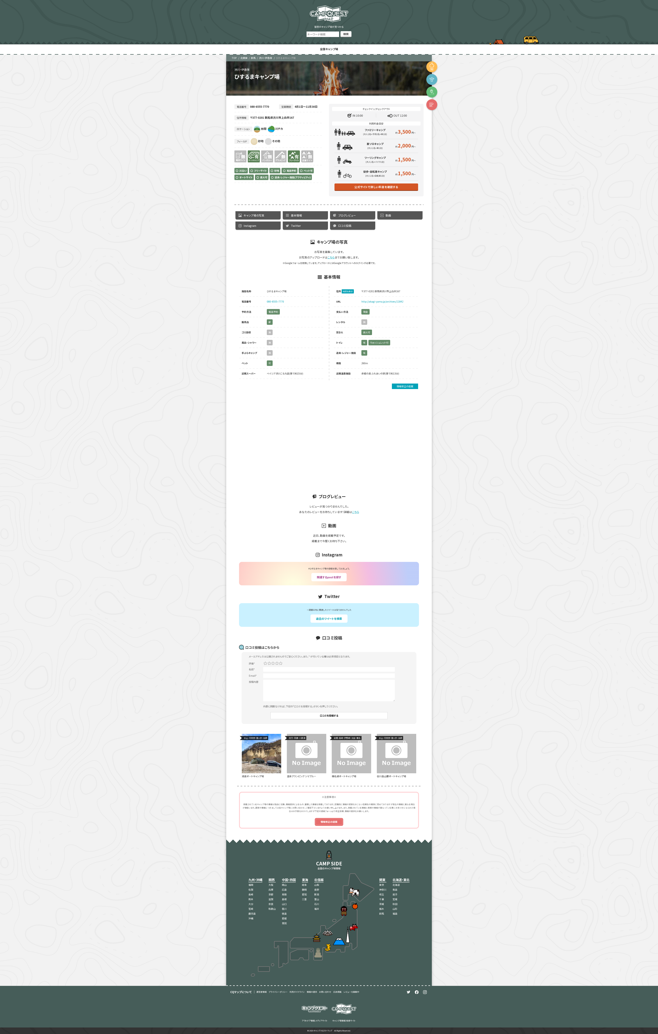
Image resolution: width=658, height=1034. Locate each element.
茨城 (381, 904)
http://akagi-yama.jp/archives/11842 (382, 301)
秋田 (395, 904)
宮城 (395, 899)
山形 (395, 908)
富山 (316, 899)
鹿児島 (252, 913)
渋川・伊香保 (265, 58)
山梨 (316, 885)
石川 (316, 904)
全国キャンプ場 (329, 49)
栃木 (381, 908)
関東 (382, 879)
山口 (284, 904)
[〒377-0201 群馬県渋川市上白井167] (431, 92)
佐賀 (250, 889)
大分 (250, 904)
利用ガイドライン (297, 991)
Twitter (296, 226)
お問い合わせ (325, 991)
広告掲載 (337, 991)
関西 (272, 879)
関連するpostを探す (329, 577)
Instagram (250, 226)
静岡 (304, 889)
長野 (316, 889)
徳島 (284, 913)
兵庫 (271, 889)
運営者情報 (261, 991)
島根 (284, 899)
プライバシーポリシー (278, 991)
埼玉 (381, 894)
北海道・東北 (401, 879)
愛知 (304, 894)
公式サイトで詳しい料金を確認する (376, 187)
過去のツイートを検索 (329, 619)
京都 (271, 894)
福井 (316, 908)
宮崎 (250, 908)
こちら (331, 257)
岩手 (395, 894)
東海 (305, 879)
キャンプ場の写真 (254, 215)
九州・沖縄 (255, 879)
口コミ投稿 (344, 226)
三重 (304, 899)
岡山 (284, 885)
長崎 (250, 894)
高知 (284, 923)
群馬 (253, 58)
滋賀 (271, 899)
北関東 (244, 58)
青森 (395, 889)
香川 (284, 908)
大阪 (271, 885)
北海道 (396, 885)
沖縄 (250, 918)
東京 (381, 885)
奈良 (271, 904)
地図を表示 (348, 291)
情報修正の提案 (405, 386)
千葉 (381, 899)
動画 (388, 215)
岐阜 (304, 885)
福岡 (250, 885)
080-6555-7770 (275, 301)
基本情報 (296, 215)
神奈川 (382, 889)
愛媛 (284, 918)
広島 (284, 889)
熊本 (250, 899)
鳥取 (284, 894)
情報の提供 (312, 991)
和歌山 (272, 908)
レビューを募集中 (351, 991)
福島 (395, 913)
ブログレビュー (347, 215)
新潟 (316, 894)
